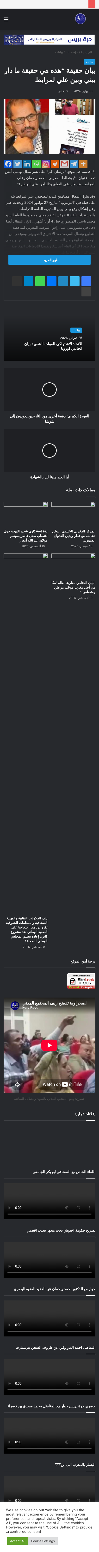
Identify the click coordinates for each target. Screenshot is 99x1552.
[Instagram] (46, 164)
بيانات (59, 52)
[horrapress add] (49, 39)
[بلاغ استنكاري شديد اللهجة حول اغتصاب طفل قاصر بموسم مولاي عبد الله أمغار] (26, 514)
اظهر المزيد (51, 260)
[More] (83, 164)
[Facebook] (8, 164)
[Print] (55, 164)
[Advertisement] (49, 1143)
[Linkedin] (27, 164)
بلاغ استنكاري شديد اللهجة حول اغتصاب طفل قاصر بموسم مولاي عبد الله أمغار (26, 535)
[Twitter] (17, 164)
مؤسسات (72, 52)
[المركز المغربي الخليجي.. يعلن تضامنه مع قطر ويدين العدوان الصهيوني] (73, 514)
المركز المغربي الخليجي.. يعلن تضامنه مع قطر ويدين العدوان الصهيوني (73, 535)
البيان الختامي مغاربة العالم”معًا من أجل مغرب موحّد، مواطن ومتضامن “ (73, 587)
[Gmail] (64, 164)
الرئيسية (87, 52)
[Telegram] (74, 164)
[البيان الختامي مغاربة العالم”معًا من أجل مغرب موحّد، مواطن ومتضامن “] (73, 565)
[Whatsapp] (36, 164)
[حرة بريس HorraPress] (80, 19)
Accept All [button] (17, 1541)
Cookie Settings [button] (43, 1541)
